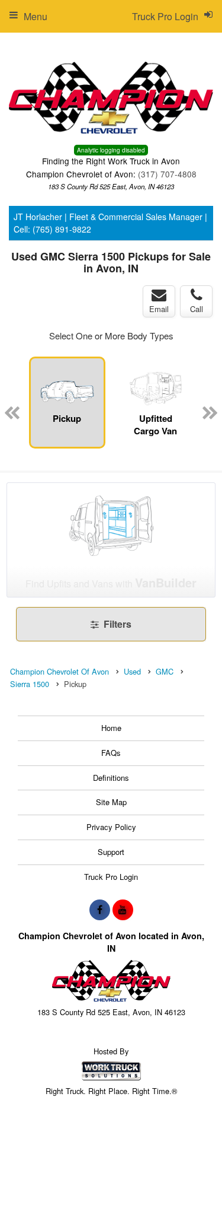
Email (159, 308)
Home (111, 727)
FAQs (111, 752)
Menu (35, 16)
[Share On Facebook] (99, 910)
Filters (116, 624)
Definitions (111, 777)
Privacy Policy (111, 826)
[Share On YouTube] (122, 910)
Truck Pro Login (111, 876)
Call (196, 308)
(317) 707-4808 (167, 174)
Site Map (111, 802)
